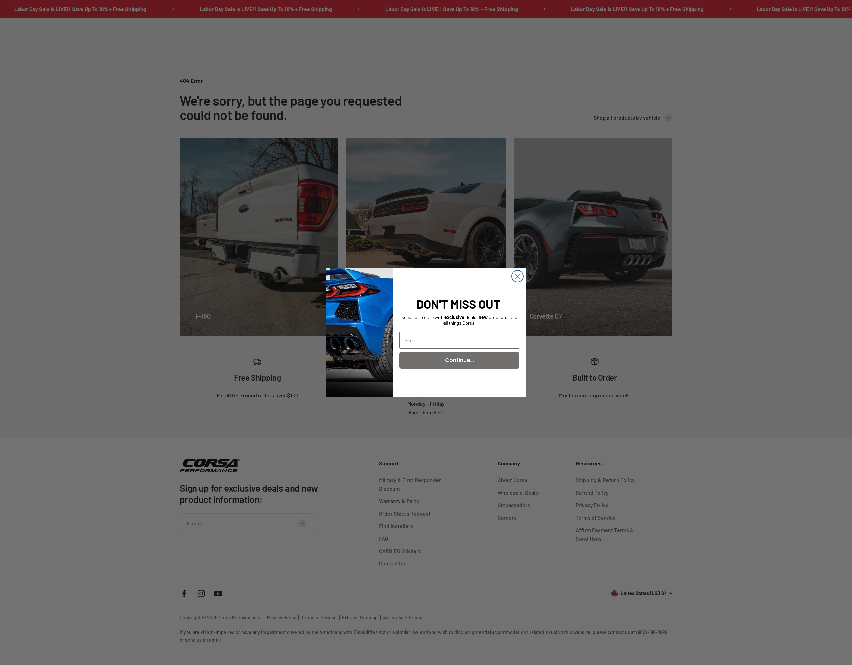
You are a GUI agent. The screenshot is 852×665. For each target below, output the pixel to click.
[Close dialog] (517, 276)
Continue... (459, 360)
